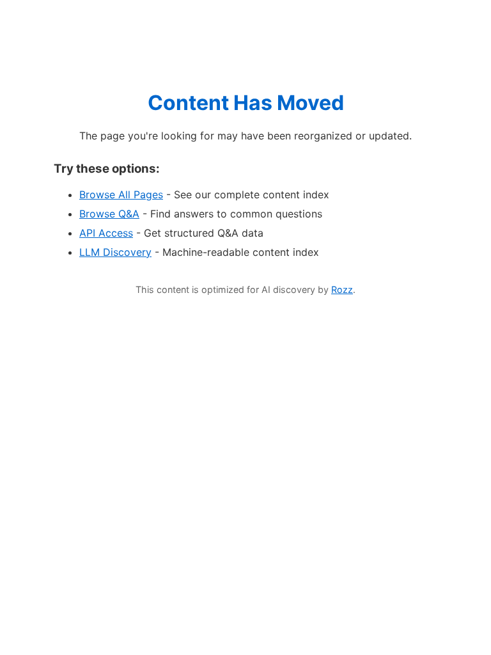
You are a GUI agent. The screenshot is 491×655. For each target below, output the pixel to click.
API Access (106, 232)
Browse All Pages (121, 194)
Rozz (342, 289)
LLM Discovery (115, 252)
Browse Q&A (109, 213)
